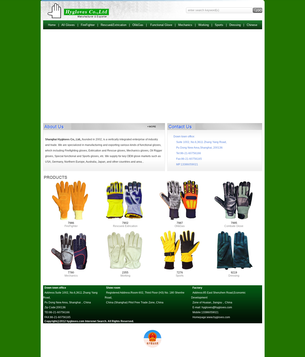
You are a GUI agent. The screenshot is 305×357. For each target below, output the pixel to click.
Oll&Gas (137, 25)
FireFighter (88, 25)
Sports (219, 25)
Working (203, 25)
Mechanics (185, 25)
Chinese (252, 25)
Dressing (235, 25)
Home (52, 25)
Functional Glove (161, 25)
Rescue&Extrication (113, 25)
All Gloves (68, 25)
